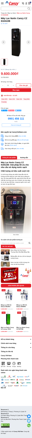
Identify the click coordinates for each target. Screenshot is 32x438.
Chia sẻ (5, 110)
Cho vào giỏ (23, 85)
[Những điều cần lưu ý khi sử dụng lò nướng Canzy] (5, 258)
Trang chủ (4, 13)
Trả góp (14, 366)
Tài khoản (26, 3)
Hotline (23, 3)
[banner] (16, 275)
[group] (16, 42)
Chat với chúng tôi (16, 125)
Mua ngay (16, 90)
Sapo (4, 433)
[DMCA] (5, 425)
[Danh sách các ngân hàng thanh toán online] (16, 381)
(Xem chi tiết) (22, 136)
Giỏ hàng (30, 3)
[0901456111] (29, 425)
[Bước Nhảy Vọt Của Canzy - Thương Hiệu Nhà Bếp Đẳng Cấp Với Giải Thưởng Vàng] (5, 251)
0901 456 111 (16, 118)
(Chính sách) (13, 145)
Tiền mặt (9, 366)
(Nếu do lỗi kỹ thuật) (23, 140)
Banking (19, 366)
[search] (29, 8)
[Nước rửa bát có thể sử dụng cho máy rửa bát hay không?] (5, 264)
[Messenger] (29, 416)
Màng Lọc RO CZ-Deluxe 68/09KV (21, 305)
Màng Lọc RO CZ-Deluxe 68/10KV (6, 305)
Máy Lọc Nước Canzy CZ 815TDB (22, 328)
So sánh (5, 23)
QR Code (3, 366)
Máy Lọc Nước (12, 13)
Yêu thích (27, 29)
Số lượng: (3, 81)
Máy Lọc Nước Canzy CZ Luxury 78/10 (7, 328)
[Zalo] (29, 421)
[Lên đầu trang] (29, 429)
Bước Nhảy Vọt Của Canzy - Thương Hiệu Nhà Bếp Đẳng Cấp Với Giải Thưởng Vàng (20, 252)
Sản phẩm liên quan (16, 285)
